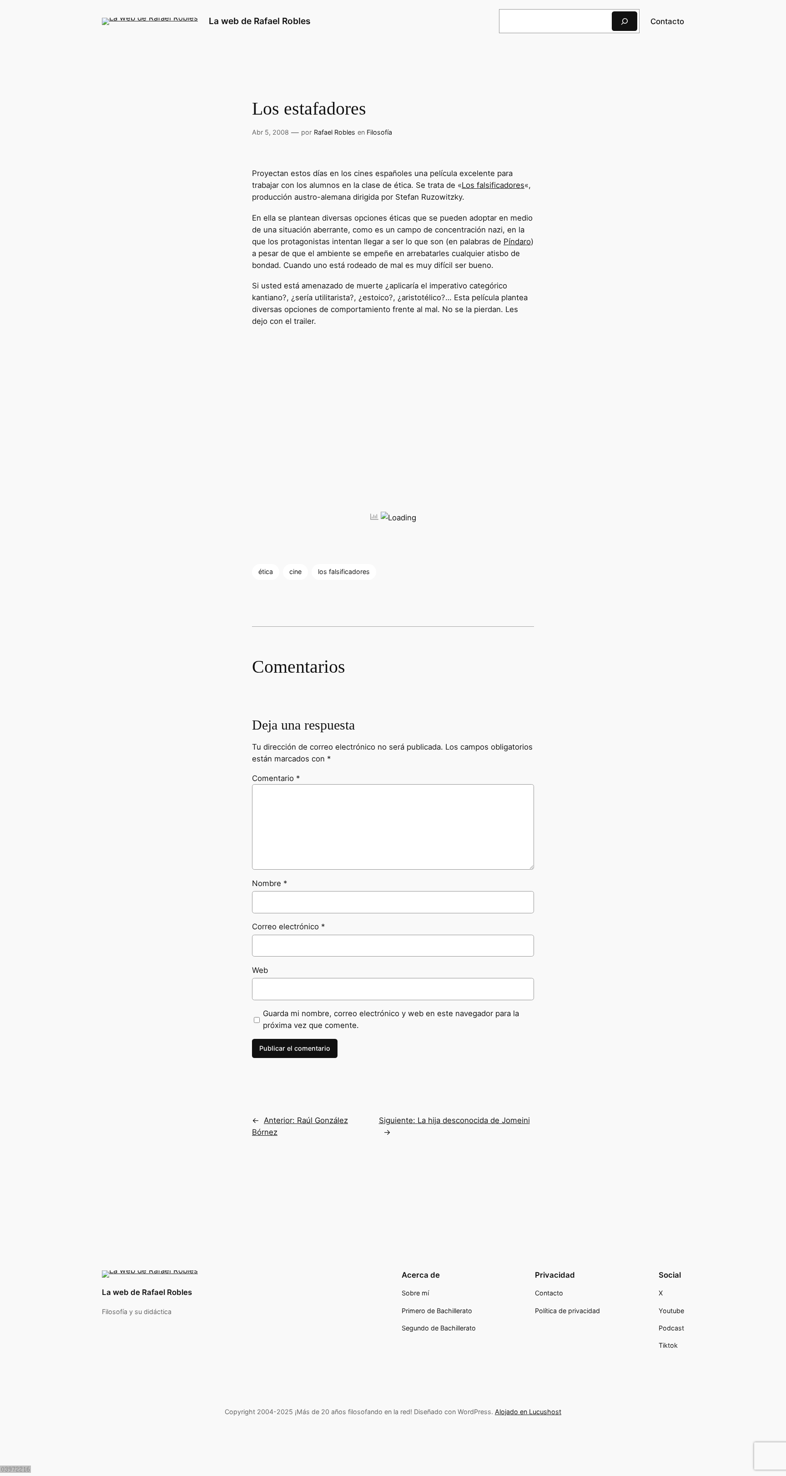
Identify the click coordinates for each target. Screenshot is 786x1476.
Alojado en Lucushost (528, 1412)
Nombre (269, 883)
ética (265, 571)
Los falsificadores (493, 185)
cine (295, 571)
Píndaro (517, 241)
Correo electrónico (288, 926)
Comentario (276, 778)
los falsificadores (344, 571)
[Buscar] (624, 21)
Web (260, 970)
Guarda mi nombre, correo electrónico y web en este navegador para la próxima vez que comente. (391, 1019)
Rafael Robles (334, 132)
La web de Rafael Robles (260, 20)
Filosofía (379, 132)
